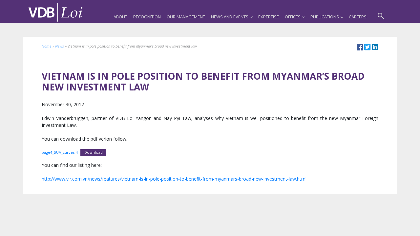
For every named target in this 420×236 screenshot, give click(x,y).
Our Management (186, 17)
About (120, 17)
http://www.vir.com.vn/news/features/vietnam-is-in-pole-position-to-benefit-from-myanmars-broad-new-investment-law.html (174, 179)
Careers (358, 17)
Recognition (147, 17)
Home (47, 46)
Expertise (268, 17)
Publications (324, 17)
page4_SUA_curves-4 (60, 152)
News (59, 46)
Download (93, 152)
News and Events (229, 17)
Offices (293, 17)
